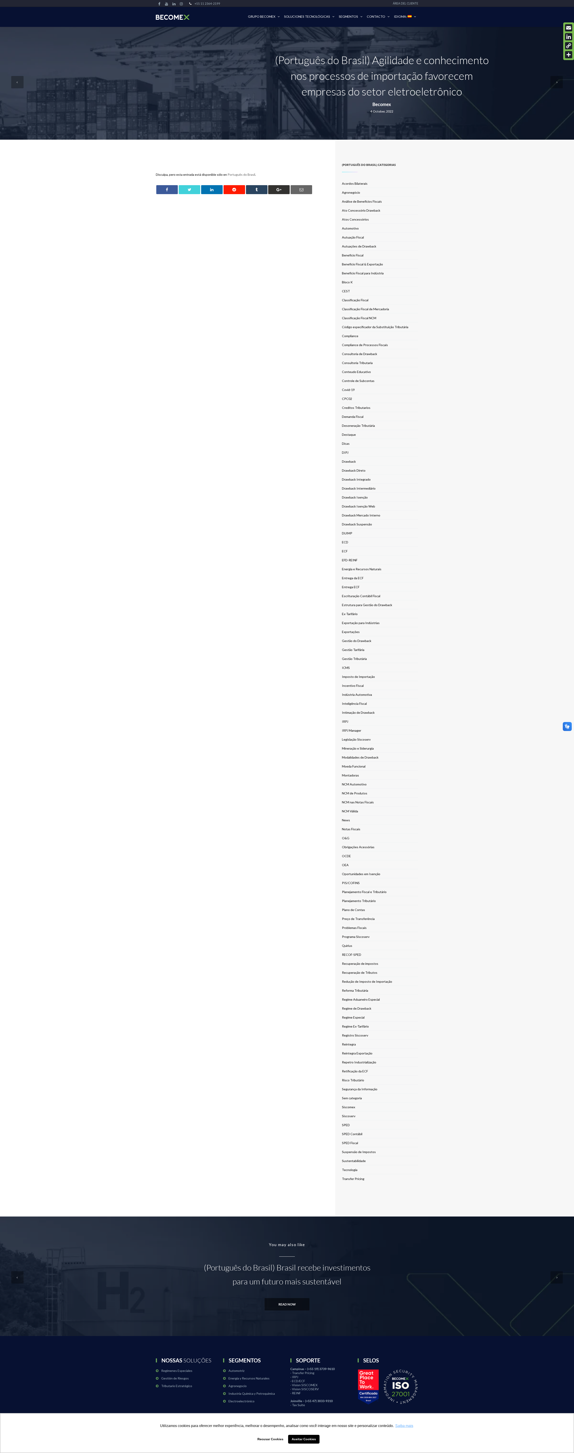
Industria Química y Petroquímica (251, 1393)
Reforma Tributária (355, 990)
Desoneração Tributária (358, 425)
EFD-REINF (349, 560)
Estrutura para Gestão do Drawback (367, 605)
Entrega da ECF (352, 578)
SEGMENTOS (348, 16)
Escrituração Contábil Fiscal (361, 596)
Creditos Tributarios (356, 408)
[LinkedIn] (568, 36)
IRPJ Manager (351, 730)
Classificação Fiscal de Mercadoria (365, 309)
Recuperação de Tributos (359, 972)
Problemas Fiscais (354, 928)
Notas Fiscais (351, 829)
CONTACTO (376, 16)
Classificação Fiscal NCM (359, 318)
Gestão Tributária (354, 659)
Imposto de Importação (358, 677)
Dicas (346, 443)
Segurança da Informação (359, 1089)
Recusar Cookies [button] (270, 1439)
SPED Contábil (352, 1134)
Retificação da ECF (355, 1071)
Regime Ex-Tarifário (355, 1026)
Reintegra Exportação (357, 1053)
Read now (287, 1304)
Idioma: (401, 16)
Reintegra (349, 1044)
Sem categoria (352, 1098)
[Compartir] (568, 54)
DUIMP (347, 533)
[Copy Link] (568, 45)
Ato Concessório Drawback (361, 210)
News (346, 820)
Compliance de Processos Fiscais (365, 345)
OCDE (346, 856)
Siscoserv (348, 1116)
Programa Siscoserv (356, 937)
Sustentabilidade (354, 1161)
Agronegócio (351, 192)
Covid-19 (348, 390)
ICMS (346, 668)
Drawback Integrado (356, 479)
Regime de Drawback (356, 1008)
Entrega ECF (350, 587)
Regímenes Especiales (176, 1371)
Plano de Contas (353, 910)
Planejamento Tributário (359, 901)
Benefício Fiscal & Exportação (362, 264)
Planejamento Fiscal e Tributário (364, 892)
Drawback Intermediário (359, 488)
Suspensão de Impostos (359, 1152)
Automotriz (236, 1371)
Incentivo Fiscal (353, 685)
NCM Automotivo (354, 784)
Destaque (349, 434)
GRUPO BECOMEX (261, 16)
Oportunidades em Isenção (361, 874)
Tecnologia (349, 1170)
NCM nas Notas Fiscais (358, 802)
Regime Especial (353, 1017)
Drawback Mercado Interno (361, 515)
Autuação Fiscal (353, 237)
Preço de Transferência (358, 919)
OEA (345, 865)
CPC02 (347, 399)
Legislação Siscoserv (356, 739)
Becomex (381, 104)
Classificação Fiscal (355, 300)
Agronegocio (237, 1386)
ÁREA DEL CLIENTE (405, 3)
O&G (345, 838)
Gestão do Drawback (356, 641)
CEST (346, 291)
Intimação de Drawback (358, 712)
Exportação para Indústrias (361, 623)
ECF (345, 551)
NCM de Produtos (354, 793)
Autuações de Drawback (359, 246)
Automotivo (350, 228)
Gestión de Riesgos (175, 1378)
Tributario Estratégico (176, 1386)
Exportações (351, 632)
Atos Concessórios (355, 219)
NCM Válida (350, 811)
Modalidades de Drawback (360, 757)
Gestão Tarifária (353, 650)
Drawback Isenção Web (358, 506)
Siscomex (348, 1107)
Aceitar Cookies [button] (304, 1439)
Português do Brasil (241, 174)
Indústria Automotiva (357, 694)
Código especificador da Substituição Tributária (375, 327)
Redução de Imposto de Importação (367, 981)
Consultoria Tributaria (357, 363)
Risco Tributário (353, 1080)
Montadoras (350, 775)
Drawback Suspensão (357, 524)
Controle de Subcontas (358, 381)
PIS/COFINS (351, 883)
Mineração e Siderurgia (358, 748)
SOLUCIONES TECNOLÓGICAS (307, 16)
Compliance (350, 336)
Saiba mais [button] (404, 1426)
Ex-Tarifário (350, 614)
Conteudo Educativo (356, 372)
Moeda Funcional (353, 766)
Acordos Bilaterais (354, 183)
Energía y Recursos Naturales (249, 1378)
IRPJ (345, 721)
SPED (346, 1125)
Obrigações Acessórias (358, 847)
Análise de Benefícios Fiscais (362, 201)
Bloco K (347, 282)
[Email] (568, 27)
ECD (345, 542)
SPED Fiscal (350, 1143)
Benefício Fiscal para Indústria (363, 273)
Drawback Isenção (355, 497)
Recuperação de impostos (360, 963)
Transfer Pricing (353, 1179)
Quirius (347, 946)
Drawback (349, 461)
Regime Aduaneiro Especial (361, 999)
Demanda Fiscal (352, 417)
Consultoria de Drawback (359, 354)
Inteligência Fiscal (354, 703)
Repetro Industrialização (359, 1062)
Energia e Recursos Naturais (361, 569)
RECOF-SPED (351, 954)
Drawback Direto (353, 470)
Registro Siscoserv (355, 1035)
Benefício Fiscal (352, 255)
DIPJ (345, 452)
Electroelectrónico (241, 1401)
